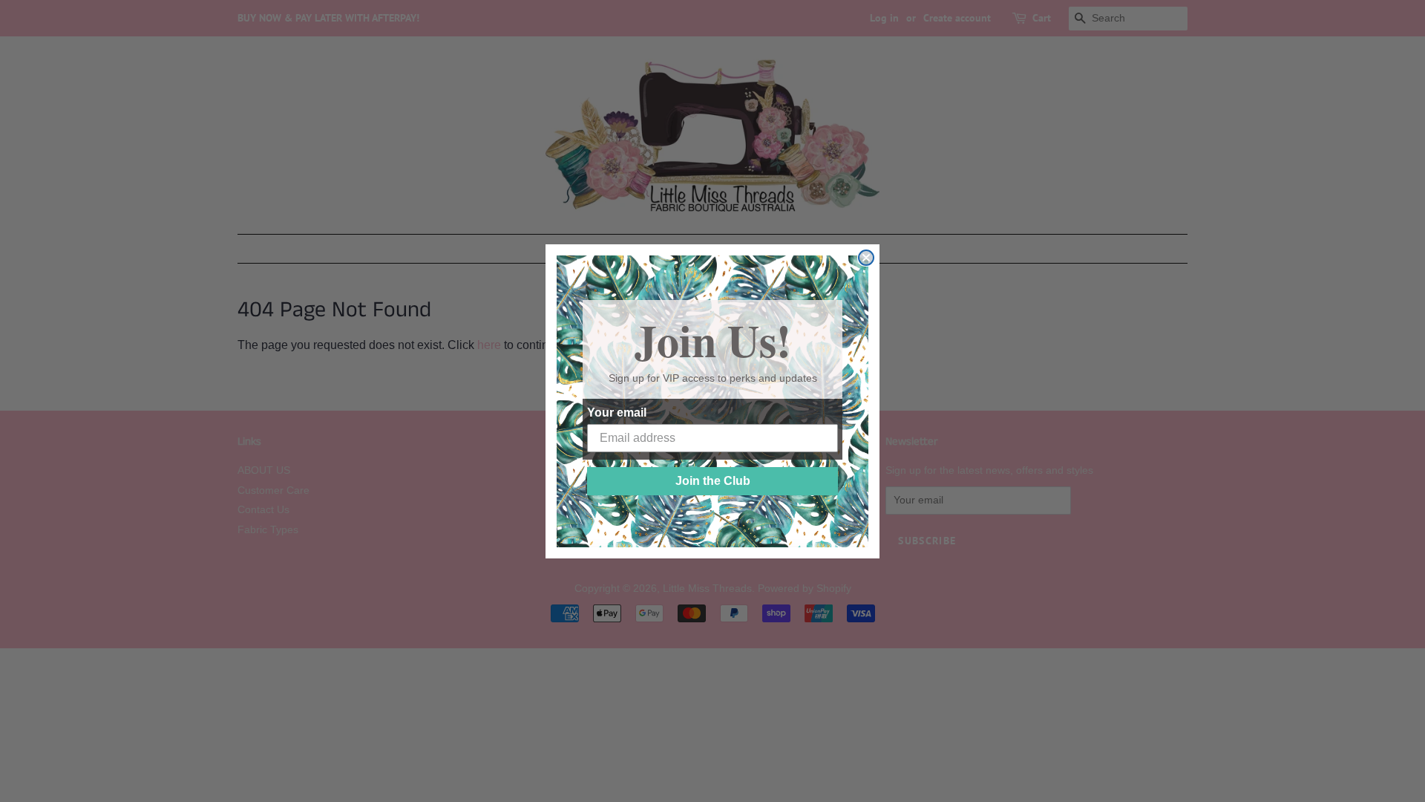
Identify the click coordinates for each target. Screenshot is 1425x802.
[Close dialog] (866, 257)
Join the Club (712, 481)
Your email (616, 412)
